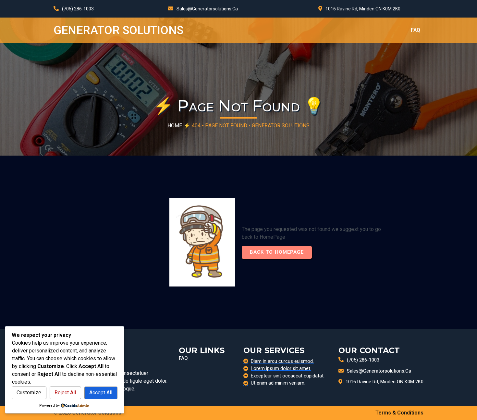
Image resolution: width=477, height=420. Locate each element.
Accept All (100, 392)
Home (174, 125)
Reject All (65, 392)
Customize (29, 392)
